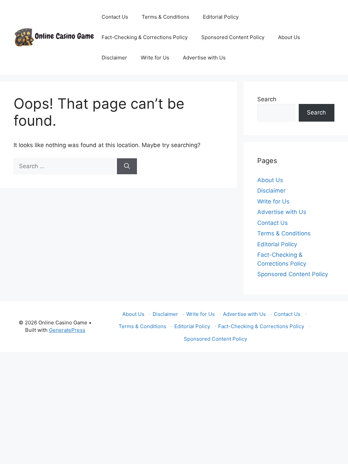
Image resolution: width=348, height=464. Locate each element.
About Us (289, 37)
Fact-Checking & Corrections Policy (145, 37)
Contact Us (115, 17)
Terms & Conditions (165, 17)
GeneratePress (67, 330)
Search (266, 99)
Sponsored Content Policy (232, 37)
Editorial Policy (221, 17)
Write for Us (155, 57)
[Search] (127, 166)
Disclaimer (114, 57)
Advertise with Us (204, 57)
